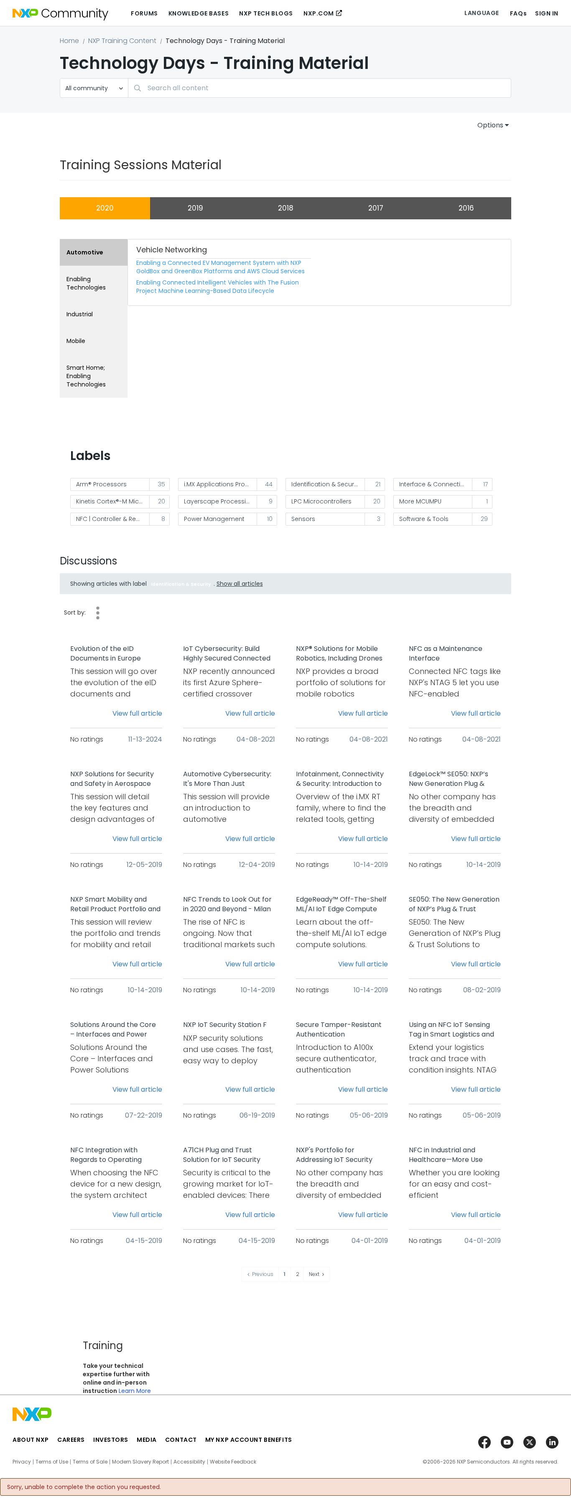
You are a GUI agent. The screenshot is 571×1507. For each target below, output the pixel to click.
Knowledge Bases (198, 13)
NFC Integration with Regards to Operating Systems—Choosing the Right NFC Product (109, 1155)
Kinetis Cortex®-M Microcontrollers (113, 501)
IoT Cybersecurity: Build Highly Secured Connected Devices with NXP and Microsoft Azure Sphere (226, 653)
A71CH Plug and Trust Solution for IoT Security (221, 1155)
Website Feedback (233, 1461)
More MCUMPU (420, 501)
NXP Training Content (122, 41)
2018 (285, 208)
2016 (466, 208)
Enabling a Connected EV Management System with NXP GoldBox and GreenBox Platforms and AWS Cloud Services (220, 267)
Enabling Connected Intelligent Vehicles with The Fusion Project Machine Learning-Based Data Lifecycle (217, 286)
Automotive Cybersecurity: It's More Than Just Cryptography (227, 779)
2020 (105, 208)
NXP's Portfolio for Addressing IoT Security (334, 1155)
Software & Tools (424, 519)
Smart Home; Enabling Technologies (86, 376)
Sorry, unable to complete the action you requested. (84, 1487)
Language (481, 13)
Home (69, 41)
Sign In (546, 13)
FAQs (518, 13)
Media (147, 1440)
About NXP (31, 1440)
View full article (137, 713)
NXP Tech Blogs (266, 13)
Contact (181, 1440)
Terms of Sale (90, 1461)
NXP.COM (318, 13)
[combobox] (319, 88)
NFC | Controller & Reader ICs (113, 519)
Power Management (214, 519)
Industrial (79, 314)
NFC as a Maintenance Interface (445, 653)
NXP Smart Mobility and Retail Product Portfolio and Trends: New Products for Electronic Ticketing (115, 904)
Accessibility (189, 1461)
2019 (195, 208)
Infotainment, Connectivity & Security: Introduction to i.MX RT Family (340, 779)
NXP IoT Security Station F (225, 1024)
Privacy (22, 1461)
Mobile (75, 341)
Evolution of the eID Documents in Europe (105, 653)
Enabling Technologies (86, 283)
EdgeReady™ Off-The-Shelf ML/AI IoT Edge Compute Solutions (341, 904)
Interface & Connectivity (434, 484)
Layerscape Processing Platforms (220, 501)
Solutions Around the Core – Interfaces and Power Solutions (113, 1029)
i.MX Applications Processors (220, 484)
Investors (110, 1440)
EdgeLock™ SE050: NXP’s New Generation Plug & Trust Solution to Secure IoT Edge (454, 779)
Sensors (303, 519)
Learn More (135, 1391)
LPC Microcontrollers (321, 501)
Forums (144, 13)
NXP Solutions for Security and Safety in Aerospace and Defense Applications (112, 779)
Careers (71, 1440)
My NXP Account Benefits (248, 1440)
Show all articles (240, 583)
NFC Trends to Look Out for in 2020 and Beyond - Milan (227, 904)
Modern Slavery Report (140, 1461)
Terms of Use (52, 1461)
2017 (375, 208)
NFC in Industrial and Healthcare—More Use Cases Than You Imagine (449, 1155)
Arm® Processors (101, 484)
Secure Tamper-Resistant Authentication (339, 1029)
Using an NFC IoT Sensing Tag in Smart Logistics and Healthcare (451, 1029)
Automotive (84, 252)
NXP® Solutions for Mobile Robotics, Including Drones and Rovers (339, 653)
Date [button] (97, 612)
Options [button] (490, 125)
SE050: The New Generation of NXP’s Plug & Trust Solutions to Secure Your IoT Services (454, 904)
